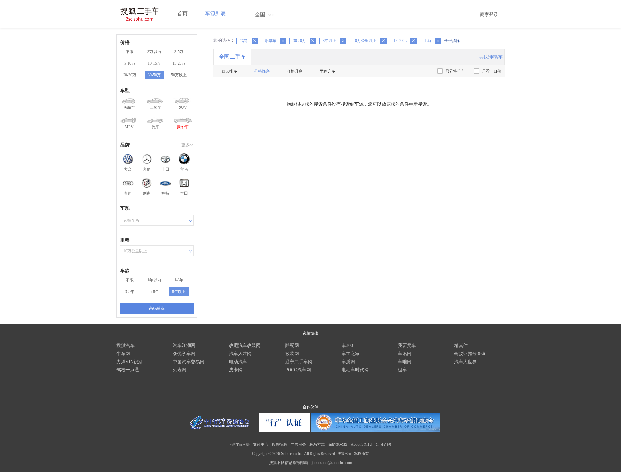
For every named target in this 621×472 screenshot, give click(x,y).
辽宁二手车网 (298, 361)
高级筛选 (157, 308)
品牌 (125, 145)
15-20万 (178, 63)
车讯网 (404, 353)
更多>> (187, 145)
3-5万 (178, 52)
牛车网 (123, 353)
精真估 (461, 345)
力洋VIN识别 (129, 361)
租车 (402, 369)
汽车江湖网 (184, 345)
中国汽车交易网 (188, 361)
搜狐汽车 (125, 345)
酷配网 (292, 345)
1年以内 (154, 280)
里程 (125, 240)
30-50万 (154, 75)
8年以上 (179, 291)
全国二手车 (232, 57)
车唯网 (404, 361)
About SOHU (361, 444)
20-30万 (129, 75)
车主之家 (351, 353)
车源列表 (215, 13)
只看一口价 (491, 71)
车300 (347, 345)
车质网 (348, 361)
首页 (182, 13)
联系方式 (317, 444)
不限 (130, 52)
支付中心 (260, 444)
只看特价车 (455, 71)
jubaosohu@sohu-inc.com (332, 462)
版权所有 (361, 453)
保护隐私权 (337, 444)
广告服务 (298, 444)
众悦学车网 (184, 353)
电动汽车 (238, 361)
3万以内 (154, 52)
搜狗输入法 (240, 444)
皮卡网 (236, 369)
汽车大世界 (465, 361)
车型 (125, 90)
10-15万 (154, 63)
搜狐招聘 (279, 444)
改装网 (292, 353)
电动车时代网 (355, 369)
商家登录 (489, 14)
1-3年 (178, 280)
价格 (125, 42)
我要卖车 (407, 345)
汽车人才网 (240, 353)
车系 (125, 208)
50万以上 (179, 75)
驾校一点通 (127, 369)
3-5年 (129, 291)
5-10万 (129, 63)
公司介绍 (383, 444)
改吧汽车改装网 (245, 345)
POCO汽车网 (298, 369)
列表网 (179, 369)
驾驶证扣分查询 (470, 353)
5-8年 (154, 291)
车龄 (125, 270)
